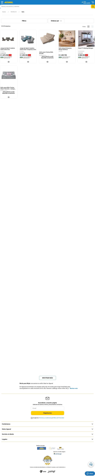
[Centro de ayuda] (91, 464)
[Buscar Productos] (93, 6)
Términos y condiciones (45, 418)
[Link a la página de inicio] (4, 12)
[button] (86, 2)
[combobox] (47, 6)
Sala (23, 12)
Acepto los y (48, 418)
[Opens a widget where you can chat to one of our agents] (90, 473)
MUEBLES (14, 12)
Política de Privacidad (58, 418)
